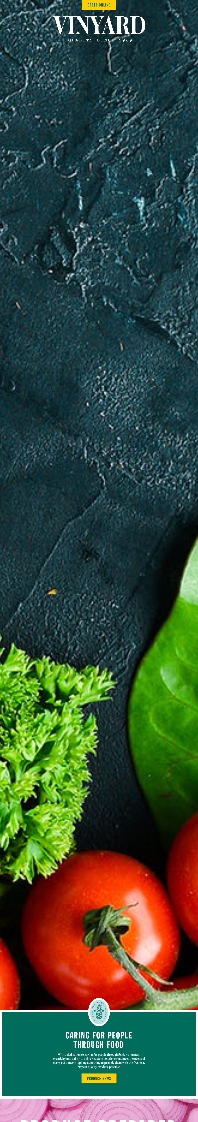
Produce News (99, 1079)
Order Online (99, 5)
